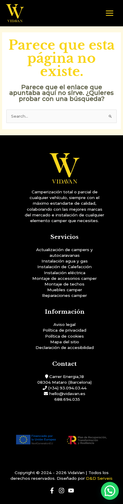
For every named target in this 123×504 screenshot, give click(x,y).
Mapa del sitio (64, 341)
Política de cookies (64, 336)
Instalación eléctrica (64, 272)
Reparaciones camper (64, 295)
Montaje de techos (64, 284)
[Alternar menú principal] (109, 13)
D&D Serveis (99, 478)
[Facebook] (52, 491)
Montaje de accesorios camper (64, 278)
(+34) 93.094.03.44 (67, 387)
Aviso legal (64, 324)
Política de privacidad (64, 330)
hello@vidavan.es (67, 393)
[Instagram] (61, 491)
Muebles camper (64, 289)
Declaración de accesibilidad (65, 347)
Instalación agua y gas (64, 261)
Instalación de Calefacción (64, 266)
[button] (110, 491)
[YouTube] (71, 491)
